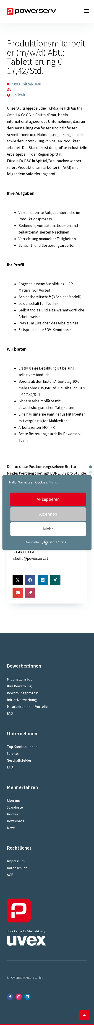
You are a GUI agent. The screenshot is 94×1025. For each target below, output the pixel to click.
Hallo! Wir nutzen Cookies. (34, 482)
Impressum (16, 861)
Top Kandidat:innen (22, 746)
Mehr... (54, 482)
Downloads (15, 821)
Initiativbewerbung (22, 699)
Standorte (15, 807)
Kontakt (13, 814)
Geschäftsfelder (19, 760)
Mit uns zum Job (19, 679)
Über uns (14, 800)
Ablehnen (48, 514)
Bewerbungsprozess (23, 693)
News (11, 827)
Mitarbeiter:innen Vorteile (27, 706)
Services (13, 753)
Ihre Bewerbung (19, 686)
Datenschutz (17, 868)
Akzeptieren (48, 499)
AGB (10, 874)
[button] (86, 11)
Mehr (48, 529)
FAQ (10, 713)
